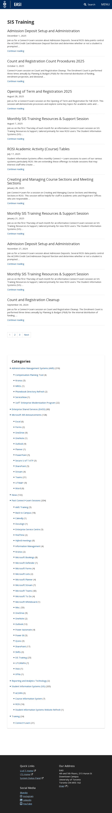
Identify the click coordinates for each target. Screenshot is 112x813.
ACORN (18, 693)
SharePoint (20, 466)
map (62, 786)
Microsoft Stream (24, 585)
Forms (18, 427)
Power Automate (23, 629)
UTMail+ (19, 482)
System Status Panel (30, 778)
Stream (18, 471)
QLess (18, 640)
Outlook (19, 443)
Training (16, 716)
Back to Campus (23, 512)
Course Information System (28, 698)
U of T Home (26, 770)
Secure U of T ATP (24, 460)
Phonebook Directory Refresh (29, 391)
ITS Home (25, 774)
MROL (18, 386)
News (14, 494)
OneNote (19, 438)
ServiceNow (21, 397)
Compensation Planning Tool (29, 374)
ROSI (17, 704)
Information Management (27, 546)
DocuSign (19, 523)
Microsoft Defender (25, 562)
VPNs (18, 674)
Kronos (18, 380)
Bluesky (24, 792)
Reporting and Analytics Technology (29, 680)
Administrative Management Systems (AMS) (33, 368)
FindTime (19, 534)
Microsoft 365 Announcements (26, 414)
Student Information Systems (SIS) (28, 686)
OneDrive (19, 432)
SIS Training (21, 657)
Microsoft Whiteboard (26, 601)
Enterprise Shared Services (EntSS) (29, 409)
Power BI (19, 635)
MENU (105, 4)
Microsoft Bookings (24, 557)
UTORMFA (20, 663)
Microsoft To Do (23, 596)
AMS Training (21, 507)
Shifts (18, 651)
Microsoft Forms (23, 568)
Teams (18, 477)
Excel (17, 421)
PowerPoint (21, 454)
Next (26, 334)
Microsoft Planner (24, 579)
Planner (19, 449)
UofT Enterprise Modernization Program (35, 402)
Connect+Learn (22, 722)
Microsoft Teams (23, 590)
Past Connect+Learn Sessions (26, 500)
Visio (17, 668)
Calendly (19, 518)
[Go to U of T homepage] (5, 4)
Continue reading (15, 50)
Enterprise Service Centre (27, 529)
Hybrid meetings (23, 540)
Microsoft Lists (22, 573)
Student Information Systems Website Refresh (38, 709)
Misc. (17, 607)
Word (18, 488)
